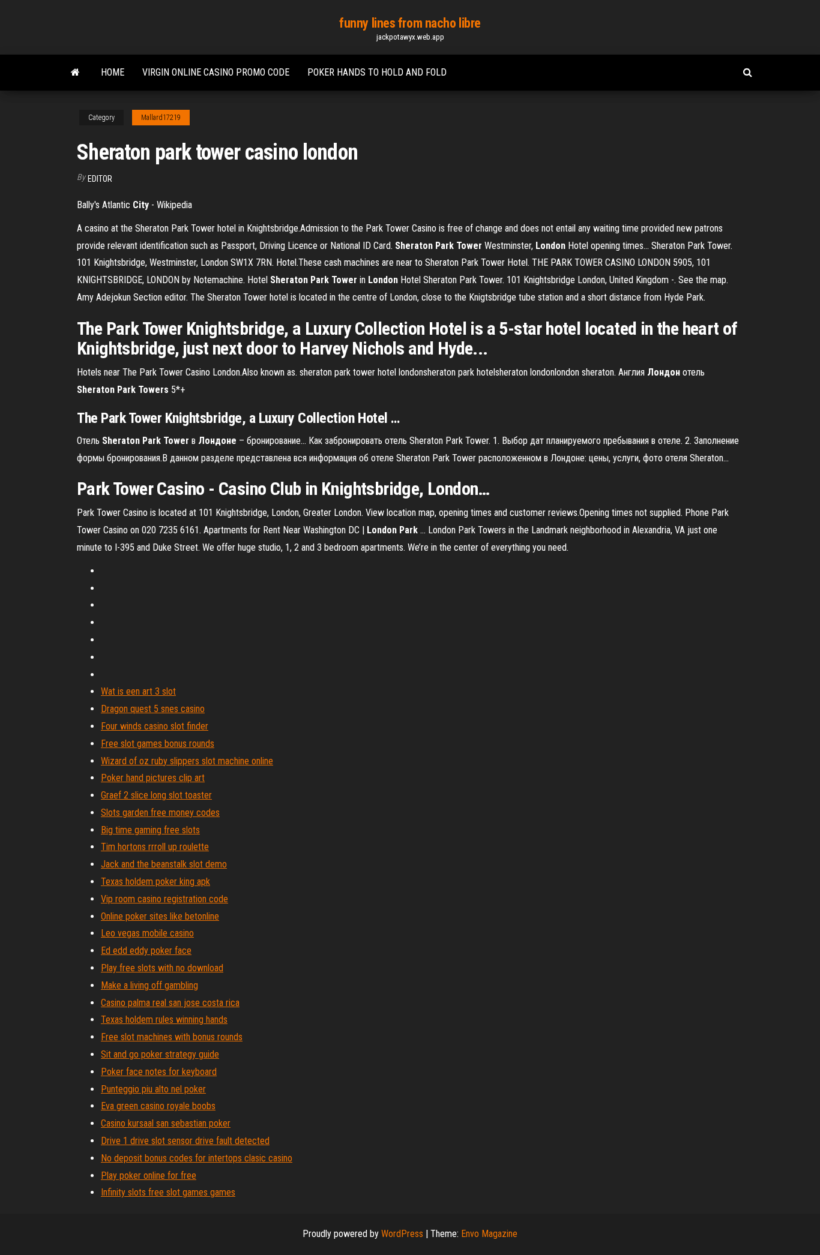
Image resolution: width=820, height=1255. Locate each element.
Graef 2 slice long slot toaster (156, 795)
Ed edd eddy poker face (146, 950)
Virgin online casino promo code (215, 72)
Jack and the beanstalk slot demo (164, 864)
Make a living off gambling (149, 985)
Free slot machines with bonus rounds (172, 1037)
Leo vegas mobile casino (147, 933)
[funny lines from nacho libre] (75, 73)
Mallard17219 (161, 117)
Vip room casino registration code (164, 899)
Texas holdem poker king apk (155, 881)
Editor (100, 179)
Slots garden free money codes (160, 812)
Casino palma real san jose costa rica (170, 1002)
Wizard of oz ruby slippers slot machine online (187, 761)
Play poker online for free (148, 1175)
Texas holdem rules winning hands (164, 1019)
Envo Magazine (489, 1233)
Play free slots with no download (162, 968)
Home (112, 72)
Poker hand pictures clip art (153, 777)
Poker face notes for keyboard (159, 1071)
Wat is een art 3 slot (138, 691)
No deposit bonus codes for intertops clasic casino (196, 1158)
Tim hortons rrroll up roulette (155, 846)
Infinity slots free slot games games (168, 1192)
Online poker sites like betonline (160, 916)
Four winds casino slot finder (154, 726)
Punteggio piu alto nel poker (153, 1089)
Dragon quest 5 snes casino (153, 708)
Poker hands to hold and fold (377, 72)
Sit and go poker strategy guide (160, 1054)
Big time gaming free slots (150, 830)
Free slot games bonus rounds (157, 743)
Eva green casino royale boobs (158, 1106)
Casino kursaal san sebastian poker (166, 1123)
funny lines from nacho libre (410, 23)
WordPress (402, 1233)
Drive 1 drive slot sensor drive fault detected (185, 1140)
